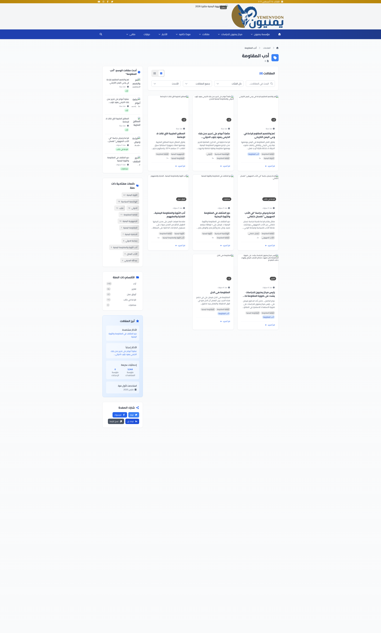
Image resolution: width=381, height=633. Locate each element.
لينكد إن (130, 421)
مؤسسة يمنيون (262, 34)
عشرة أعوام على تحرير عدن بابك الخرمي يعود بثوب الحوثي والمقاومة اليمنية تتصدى (214, 137)
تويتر (132, 415)
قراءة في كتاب (269, 199)
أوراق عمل (181, 199)
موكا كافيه (184, 34)
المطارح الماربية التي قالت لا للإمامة (170, 135)
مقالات (205, 34)
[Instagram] (103, 1)
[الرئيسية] (279, 34)
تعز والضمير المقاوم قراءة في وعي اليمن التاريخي (259, 135)
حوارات (147, 34)
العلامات (267, 48)
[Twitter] (112, 1)
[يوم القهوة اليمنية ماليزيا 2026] (163, 15)
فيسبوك (117, 415)
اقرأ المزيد (271, 166)
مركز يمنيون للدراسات (231, 34)
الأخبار (164, 34)
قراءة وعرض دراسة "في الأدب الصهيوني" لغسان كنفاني (260, 215)
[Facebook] (107, 1)
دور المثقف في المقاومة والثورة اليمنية (217, 215)
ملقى (132, 34)
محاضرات (226, 199)
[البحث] (101, 34)
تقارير (273, 278)
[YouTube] (99, 1)
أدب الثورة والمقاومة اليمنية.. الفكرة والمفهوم (169, 215)
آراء (274, 119)
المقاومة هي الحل (220, 292)
